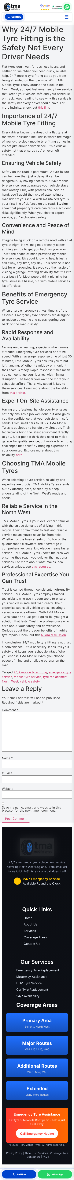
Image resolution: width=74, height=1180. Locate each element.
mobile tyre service (27, 677)
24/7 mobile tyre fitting (30, 672)
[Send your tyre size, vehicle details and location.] (67, 7)
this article (17, 393)
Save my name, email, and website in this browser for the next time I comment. (31, 809)
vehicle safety (30, 681)
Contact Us (32, 944)
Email (7, 773)
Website (7, 788)
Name (7, 758)
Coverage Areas (35, 937)
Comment (10, 709)
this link (43, 107)
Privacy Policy (14, 1153)
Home (28, 918)
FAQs (46, 1156)
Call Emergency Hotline (37, 1133)
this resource (41, 566)
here (19, 455)
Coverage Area (59, 1153)
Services (30, 931)
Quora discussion (53, 635)
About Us (30, 924)
